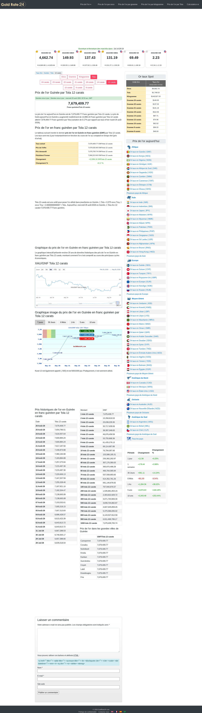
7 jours (40, 322)
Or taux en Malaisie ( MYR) (141, 215)
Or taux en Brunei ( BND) (140, 248)
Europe (134, 260)
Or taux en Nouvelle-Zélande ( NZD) (145, 409)
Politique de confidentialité (87, 712)
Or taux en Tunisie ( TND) (140, 349)
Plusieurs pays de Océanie (138, 413)
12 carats (112, 82)
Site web (41, 684)
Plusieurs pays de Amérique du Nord (142, 395)
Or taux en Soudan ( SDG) (141, 341)
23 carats (56, 82)
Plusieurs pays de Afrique (137, 193)
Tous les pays (137, 439)
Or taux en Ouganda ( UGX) (141, 172)
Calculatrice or (193, 4)
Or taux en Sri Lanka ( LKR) (141, 239)
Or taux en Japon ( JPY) (140, 211)
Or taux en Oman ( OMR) (140, 328)
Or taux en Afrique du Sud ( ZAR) (143, 168)
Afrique (134, 147)
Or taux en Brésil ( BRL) (140, 426)
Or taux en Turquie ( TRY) (140, 274)
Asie (133, 198)
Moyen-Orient (137, 299)
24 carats (45, 82)
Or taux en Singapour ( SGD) (142, 235)
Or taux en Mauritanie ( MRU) (142, 320)
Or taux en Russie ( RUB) (140, 290)
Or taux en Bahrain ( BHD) (141, 365)
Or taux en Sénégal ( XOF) (141, 164)
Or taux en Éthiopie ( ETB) (141, 185)
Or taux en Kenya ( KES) (140, 156)
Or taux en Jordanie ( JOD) (141, 303)
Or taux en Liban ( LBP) (139, 312)
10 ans (92, 322)
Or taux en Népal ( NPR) (140, 223)
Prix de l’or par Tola (175, 4)
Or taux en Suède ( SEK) (140, 265)
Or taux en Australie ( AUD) (141, 404)
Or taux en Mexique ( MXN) (141, 387)
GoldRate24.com (103, 709)
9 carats (79, 88)
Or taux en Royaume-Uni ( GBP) (143, 278)
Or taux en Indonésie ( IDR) (141, 206)
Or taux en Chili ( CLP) (139, 430)
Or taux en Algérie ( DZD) (140, 357)
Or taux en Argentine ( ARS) (141, 422)
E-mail (40, 676)
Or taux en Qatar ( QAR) (140, 332)
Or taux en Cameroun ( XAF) (142, 181)
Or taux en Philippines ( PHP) (142, 231)
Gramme (72, 77)
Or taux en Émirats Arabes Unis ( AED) (146, 353)
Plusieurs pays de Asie (136, 256)
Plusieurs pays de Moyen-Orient (140, 374)
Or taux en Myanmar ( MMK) (141, 219)
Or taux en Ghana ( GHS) (140, 189)
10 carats (68, 88)
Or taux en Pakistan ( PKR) (141, 227)
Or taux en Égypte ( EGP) (140, 369)
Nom (40, 668)
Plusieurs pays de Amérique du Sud (141, 434)
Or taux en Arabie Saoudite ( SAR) (144, 336)
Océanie (135, 400)
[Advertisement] (101, 30)
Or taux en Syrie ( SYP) (139, 345)
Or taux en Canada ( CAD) (141, 383)
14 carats (101, 82)
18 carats (89, 82)
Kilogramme (84, 77)
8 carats (89, 88)
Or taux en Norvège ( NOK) (141, 286)
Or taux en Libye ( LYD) (139, 316)
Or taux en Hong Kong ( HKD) (142, 252)
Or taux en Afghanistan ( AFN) (142, 244)
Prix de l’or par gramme (127, 4)
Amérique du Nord (139, 378)
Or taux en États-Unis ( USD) (142, 391)
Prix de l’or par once (106, 4)
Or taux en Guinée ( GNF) (140, 152)
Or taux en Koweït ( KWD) (140, 307)
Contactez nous (103, 712)
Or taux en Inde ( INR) (139, 202)
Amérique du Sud (139, 417)
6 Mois (63, 322)
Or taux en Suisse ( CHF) (140, 269)
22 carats (67, 82)
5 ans (82, 322)
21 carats (78, 82)
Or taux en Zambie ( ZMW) (141, 177)
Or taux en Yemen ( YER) (140, 361)
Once (63, 77)
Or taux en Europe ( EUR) (140, 282)
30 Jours (51, 322)
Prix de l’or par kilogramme (152, 4)
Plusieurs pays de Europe (137, 294)
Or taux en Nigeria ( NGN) (140, 160)
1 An (73, 322)
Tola (94, 77)
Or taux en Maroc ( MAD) (140, 324)
